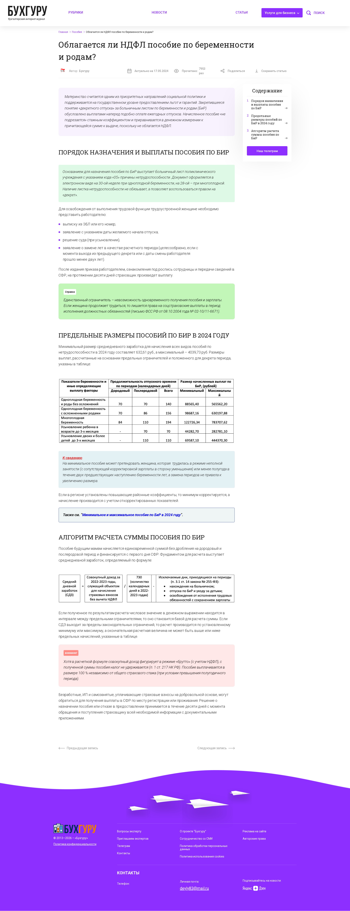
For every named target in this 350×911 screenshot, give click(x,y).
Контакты (123, 853)
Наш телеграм (267, 151)
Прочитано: (193, 71)
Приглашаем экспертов (132, 838)
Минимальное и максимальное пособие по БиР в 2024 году (131, 515)
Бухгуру (84, 71)
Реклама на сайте (254, 831)
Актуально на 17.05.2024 (151, 71)
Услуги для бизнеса (280, 13)
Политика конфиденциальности (74, 844)
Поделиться (236, 71)
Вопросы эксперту (129, 831)
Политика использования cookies (202, 856)
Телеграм (123, 846)
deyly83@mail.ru (194, 888)
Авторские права (254, 838)
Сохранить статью (274, 71)
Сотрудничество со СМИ (196, 838)
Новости (159, 12)
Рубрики (75, 12)
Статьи (242, 12)
